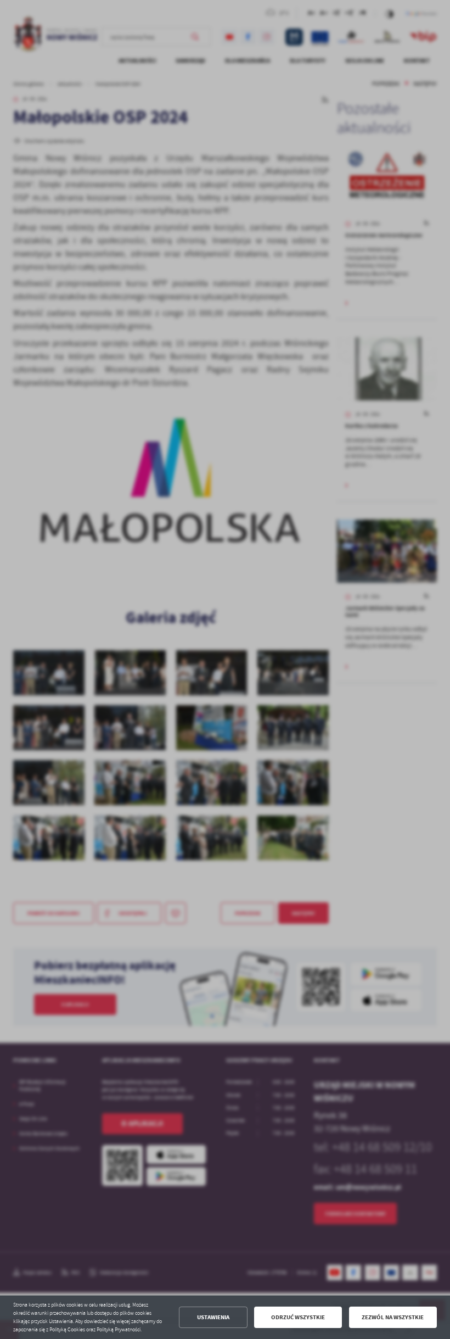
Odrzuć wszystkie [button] (298, 1317)
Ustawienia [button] (213, 1317)
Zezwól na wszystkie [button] (393, 1317)
